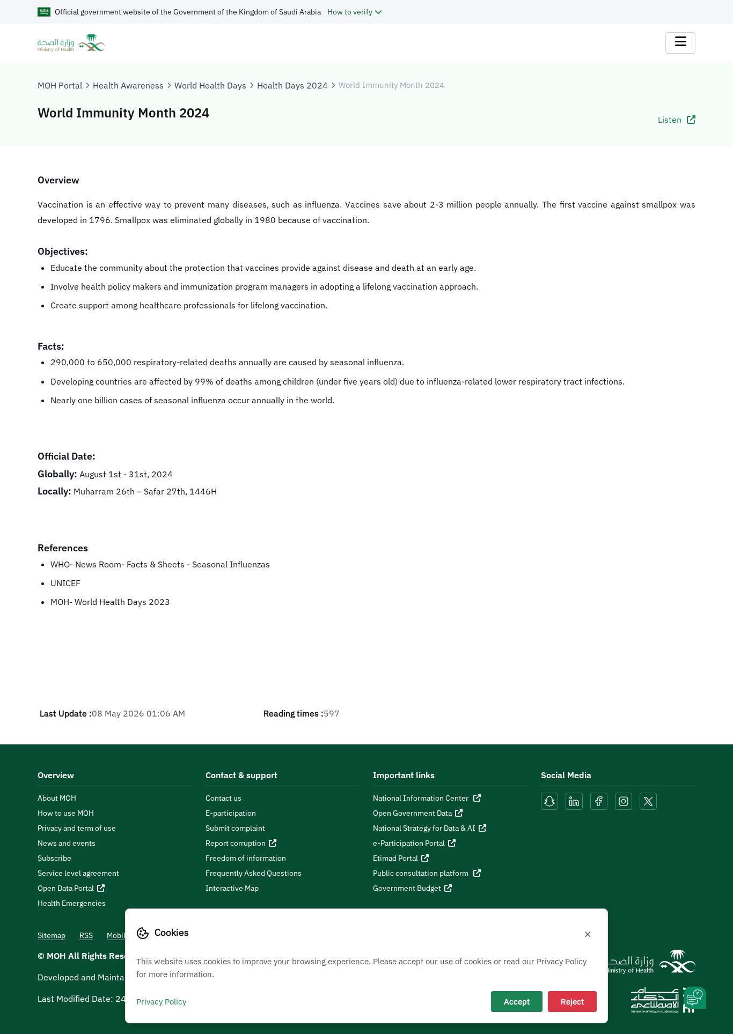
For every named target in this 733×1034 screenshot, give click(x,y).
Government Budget (407, 888)
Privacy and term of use (77, 828)
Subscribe (54, 858)
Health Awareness (128, 85)
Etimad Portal (395, 858)
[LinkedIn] (575, 800)
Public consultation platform (421, 873)
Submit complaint (235, 828)
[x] (648, 800)
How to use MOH (66, 813)
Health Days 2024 (292, 85)
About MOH (57, 798)
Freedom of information (246, 858)
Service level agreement (78, 873)
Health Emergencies (72, 903)
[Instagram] (623, 800)
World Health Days (210, 85)
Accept (517, 1001)
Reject (572, 1001)
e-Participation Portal (409, 843)
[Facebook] (598, 800)
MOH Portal (60, 85)
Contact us (223, 798)
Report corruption (236, 843)
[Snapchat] (549, 800)
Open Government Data (412, 813)
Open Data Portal (66, 888)
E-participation (231, 813)
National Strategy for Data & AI (424, 828)
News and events (67, 843)
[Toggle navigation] (680, 43)
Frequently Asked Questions (254, 873)
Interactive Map (232, 888)
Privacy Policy (161, 1001)
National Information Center (421, 798)
